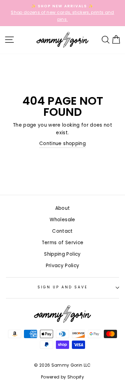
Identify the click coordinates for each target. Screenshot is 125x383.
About (62, 208)
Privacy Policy (63, 265)
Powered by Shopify (62, 377)
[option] (62, 13)
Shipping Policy (62, 254)
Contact (62, 231)
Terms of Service (62, 242)
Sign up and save (63, 287)
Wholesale (62, 219)
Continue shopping (62, 143)
